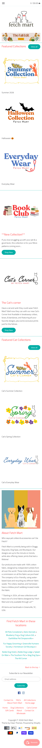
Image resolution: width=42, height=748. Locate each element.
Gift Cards (9, 710)
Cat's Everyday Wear (10, 482)
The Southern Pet (18, 655)
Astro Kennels (29, 631)
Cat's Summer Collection (12, 390)
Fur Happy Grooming (12, 643)
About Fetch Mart (14, 702)
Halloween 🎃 (8, 138)
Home (5, 707)
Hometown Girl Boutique (24, 646)
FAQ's (18, 700)
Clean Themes (16, 722)
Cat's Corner (32, 707)
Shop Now (9, 252)
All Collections (30, 700)
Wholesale (21, 713)
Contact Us (8, 700)
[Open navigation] (3, 3)
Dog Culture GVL (27, 635)
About (19, 710)
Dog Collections (17, 707)
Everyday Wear (8, 183)
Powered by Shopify (31, 722)
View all (34, 46)
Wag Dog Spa (33, 655)
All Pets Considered (13, 631)
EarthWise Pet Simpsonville (20, 638)
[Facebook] (19, 692)
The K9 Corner (21, 658)
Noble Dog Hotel (9, 651)
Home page (30, 702)
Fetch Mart (28, 720)
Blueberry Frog (12, 635)
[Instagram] (23, 692)
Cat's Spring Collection (11, 436)
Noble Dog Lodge (25, 651)
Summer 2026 (8, 92)
